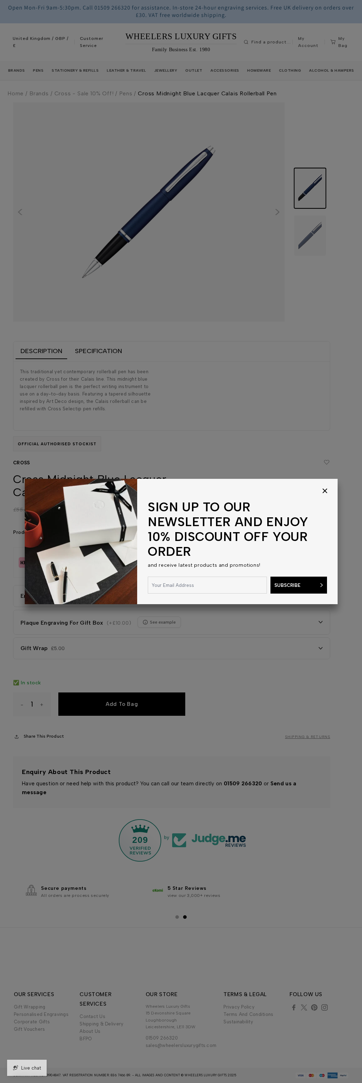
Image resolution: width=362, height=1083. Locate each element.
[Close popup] (325, 491)
